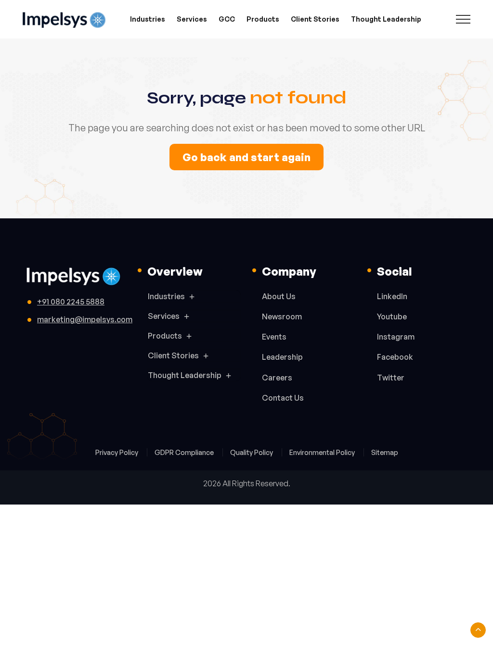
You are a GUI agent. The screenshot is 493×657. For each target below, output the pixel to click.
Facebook (395, 357)
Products (262, 19)
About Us (279, 296)
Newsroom (282, 316)
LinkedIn (392, 296)
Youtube (392, 316)
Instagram (396, 336)
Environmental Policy (322, 452)
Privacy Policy (117, 452)
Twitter (390, 377)
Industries (147, 19)
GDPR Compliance (185, 452)
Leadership (282, 357)
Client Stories (315, 19)
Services (192, 19)
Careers (277, 377)
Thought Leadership (386, 19)
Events (274, 336)
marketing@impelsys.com (84, 319)
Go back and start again (246, 157)
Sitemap (384, 452)
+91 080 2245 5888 (70, 301)
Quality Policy (252, 452)
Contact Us (283, 398)
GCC (227, 19)
